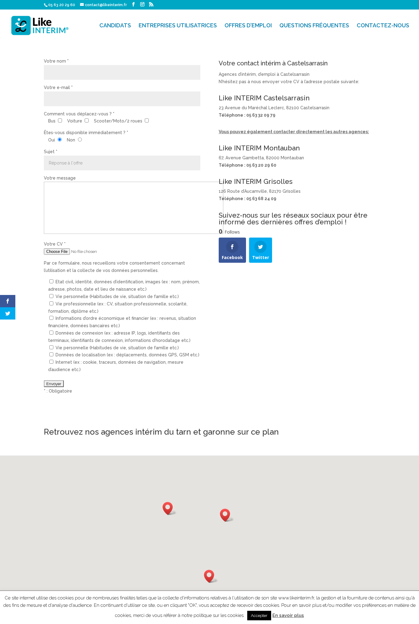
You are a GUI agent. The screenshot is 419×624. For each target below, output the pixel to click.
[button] (227, 515)
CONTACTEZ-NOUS (383, 26)
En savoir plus (288, 615)
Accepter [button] (259, 615)
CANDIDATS (115, 26)
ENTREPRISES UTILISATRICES (178, 26)
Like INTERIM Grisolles (256, 181)
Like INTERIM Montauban (259, 148)
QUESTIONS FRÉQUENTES (314, 26)
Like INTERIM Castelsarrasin (264, 98)
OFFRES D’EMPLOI (248, 26)
